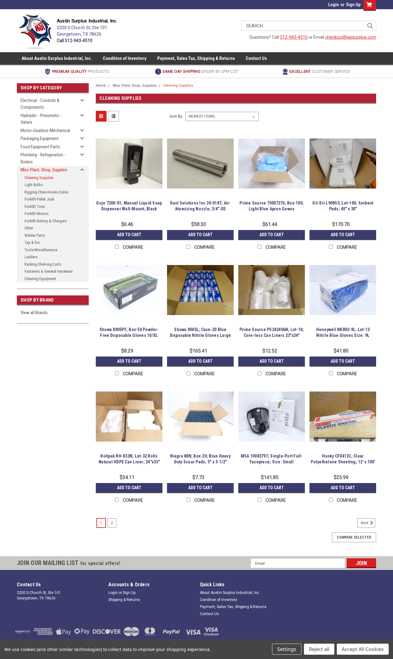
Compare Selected (354, 537)
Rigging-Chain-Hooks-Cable (46, 192)
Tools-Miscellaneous (41, 250)
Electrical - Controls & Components (40, 104)
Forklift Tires (35, 206)
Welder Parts (35, 235)
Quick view (129, 192)
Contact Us (256, 58)
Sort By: (176, 116)
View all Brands (34, 312)
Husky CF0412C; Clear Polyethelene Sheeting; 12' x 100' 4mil (343, 462)
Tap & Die (32, 242)
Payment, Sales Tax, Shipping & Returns (196, 58)
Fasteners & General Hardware (48, 271)
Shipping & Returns (124, 600)
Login (333, 4)
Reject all (319, 649)
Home (101, 86)
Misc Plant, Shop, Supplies (44, 170)
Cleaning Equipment (40, 278)
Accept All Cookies (363, 649)
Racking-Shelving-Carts (43, 264)
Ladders (31, 257)
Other (29, 228)
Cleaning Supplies (39, 177)
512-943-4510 (294, 37)
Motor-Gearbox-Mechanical (45, 130)
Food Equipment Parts (40, 147)
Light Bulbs (34, 184)
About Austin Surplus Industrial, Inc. (56, 58)
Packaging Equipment (40, 138)
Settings (286, 649)
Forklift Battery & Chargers (46, 221)
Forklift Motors (37, 213)
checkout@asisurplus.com (350, 37)
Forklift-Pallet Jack (39, 199)
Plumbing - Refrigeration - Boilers (43, 158)
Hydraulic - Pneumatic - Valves (41, 119)
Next (365, 523)
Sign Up (353, 4)
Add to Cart (129, 234)
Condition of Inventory (124, 58)
